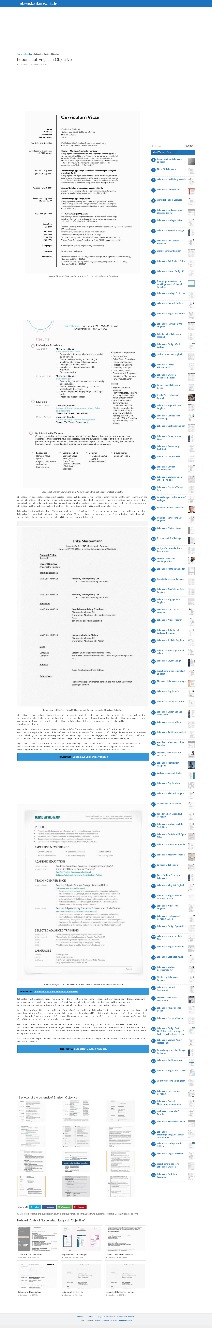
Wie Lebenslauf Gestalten (169, 803)
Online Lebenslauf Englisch (170, 354)
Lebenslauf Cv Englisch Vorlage (120, 1291)
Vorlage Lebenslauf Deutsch (170, 773)
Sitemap (80, 1316)
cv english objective (29, 1214)
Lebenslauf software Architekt (119, 1254)
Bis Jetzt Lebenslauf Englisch (170, 579)
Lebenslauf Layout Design (169, 660)
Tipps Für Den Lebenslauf (30, 1254)
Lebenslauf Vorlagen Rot (168, 189)
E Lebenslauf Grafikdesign (169, 538)
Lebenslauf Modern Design (169, 528)
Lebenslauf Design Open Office (171, 926)
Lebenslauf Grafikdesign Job (170, 957)
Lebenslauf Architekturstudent (171, 732)
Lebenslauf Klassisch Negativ (170, 793)
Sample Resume (125, 1320)
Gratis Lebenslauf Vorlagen (169, 200)
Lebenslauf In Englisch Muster (171, 701)
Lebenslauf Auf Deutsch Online (171, 261)
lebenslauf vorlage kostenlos (106, 1320)
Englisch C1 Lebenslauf (167, 865)
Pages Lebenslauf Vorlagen (74, 1254)
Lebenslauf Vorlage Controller (171, 293)
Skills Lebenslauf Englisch (169, 251)
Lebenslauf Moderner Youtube (171, 844)
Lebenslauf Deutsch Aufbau (170, 303)
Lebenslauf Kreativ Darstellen (171, 1121)
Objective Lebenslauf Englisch (171, 1081)
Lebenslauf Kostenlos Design (170, 230)
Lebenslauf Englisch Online (170, 722)
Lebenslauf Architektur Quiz (170, 1060)
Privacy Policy (109, 1316)
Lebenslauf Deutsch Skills (169, 456)
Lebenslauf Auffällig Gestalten (171, 569)
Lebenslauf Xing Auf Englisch (170, 885)
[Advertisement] (103, 32)
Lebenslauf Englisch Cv (72, 1291)
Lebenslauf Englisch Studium (170, 1018)
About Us (131, 1316)
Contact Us (89, 1316)
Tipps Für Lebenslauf (166, 169)
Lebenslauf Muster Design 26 (170, 271)
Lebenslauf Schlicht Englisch (170, 640)
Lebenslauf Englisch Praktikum (171, 1070)
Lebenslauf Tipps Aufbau (29, 1291)
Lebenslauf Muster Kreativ (169, 620)
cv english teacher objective (73, 1214)
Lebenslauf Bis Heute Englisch (171, 426)
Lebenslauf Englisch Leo (168, 783)
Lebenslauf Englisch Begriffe (170, 946)
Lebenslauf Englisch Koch (169, 691)
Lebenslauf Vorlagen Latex (169, 220)
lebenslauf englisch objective (126, 1214)
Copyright (98, 1316)
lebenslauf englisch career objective (99, 1214)
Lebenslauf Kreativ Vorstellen (171, 854)
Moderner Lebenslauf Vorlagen (171, 681)
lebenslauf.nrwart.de (37, 3)
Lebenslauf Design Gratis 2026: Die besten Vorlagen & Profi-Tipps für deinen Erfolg (170, 1031)
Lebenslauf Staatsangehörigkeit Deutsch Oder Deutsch (170, 1135)
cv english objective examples (49, 1214)
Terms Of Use (121, 1316)
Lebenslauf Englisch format (170, 1153)
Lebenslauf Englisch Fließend (171, 313)
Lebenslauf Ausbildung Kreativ (171, 179)
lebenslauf (23, 64)
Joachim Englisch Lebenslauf (170, 507)
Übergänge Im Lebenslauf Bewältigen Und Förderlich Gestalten (169, 284)
